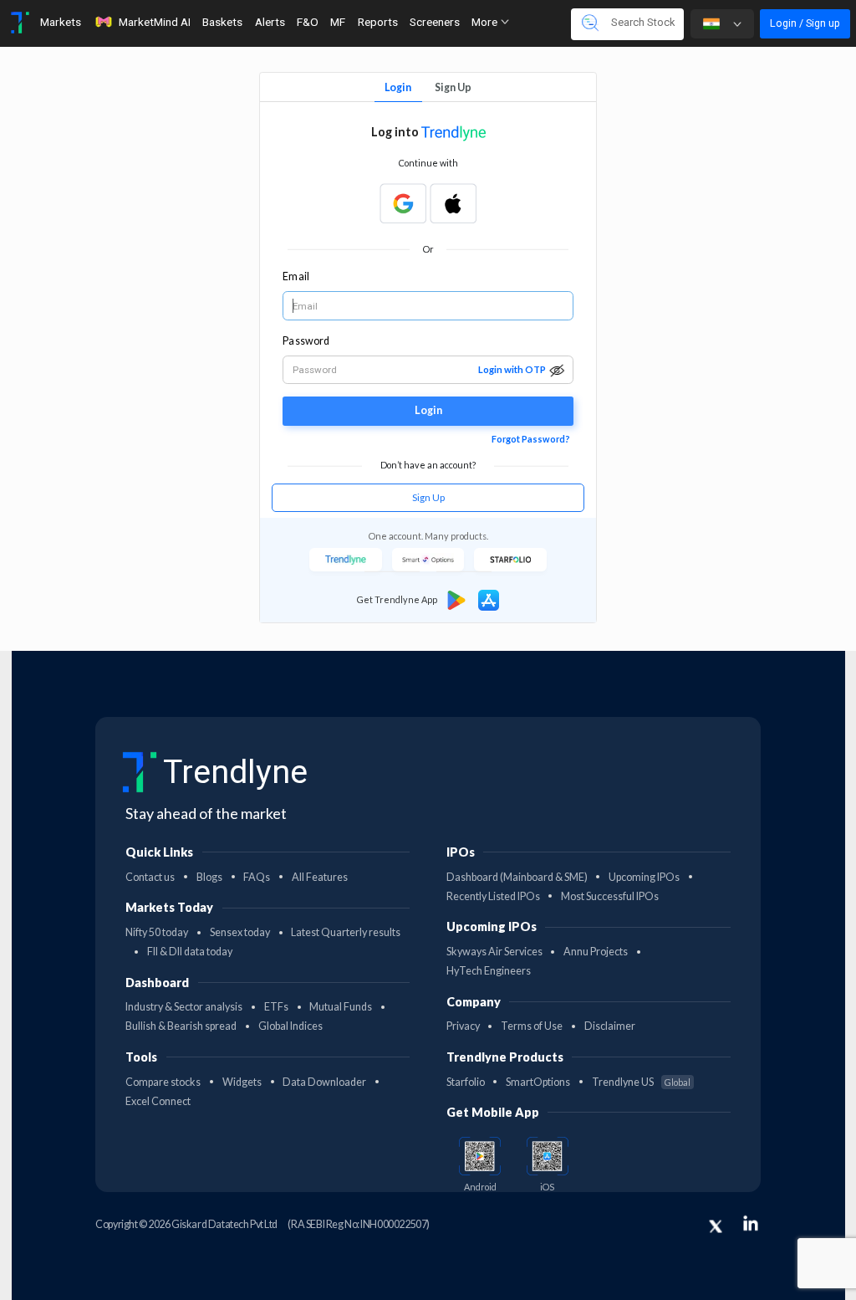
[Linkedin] (751, 1223)
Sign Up (453, 87)
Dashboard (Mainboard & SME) (517, 877)
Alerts (270, 21)
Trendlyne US (641, 1082)
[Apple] (453, 203)
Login (398, 87)
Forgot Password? (531, 438)
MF (337, 21)
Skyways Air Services (494, 951)
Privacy (463, 1026)
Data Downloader (324, 1082)
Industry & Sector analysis (183, 1007)
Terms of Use (532, 1026)
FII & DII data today (189, 951)
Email (295, 276)
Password (306, 341)
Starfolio (465, 1082)
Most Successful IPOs (610, 896)
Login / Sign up (805, 23)
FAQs (256, 877)
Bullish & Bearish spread (181, 1026)
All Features (320, 877)
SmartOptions (538, 1082)
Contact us (150, 877)
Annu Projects (595, 951)
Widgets (242, 1082)
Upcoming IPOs (644, 877)
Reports (378, 21)
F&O (307, 21)
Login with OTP (512, 369)
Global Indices (290, 1026)
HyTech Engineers (488, 971)
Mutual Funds (340, 1007)
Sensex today (240, 932)
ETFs (276, 1007)
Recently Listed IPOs (493, 896)
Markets (60, 21)
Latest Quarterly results (345, 932)
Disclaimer (609, 1026)
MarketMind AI (155, 21)
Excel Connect (158, 1101)
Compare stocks (163, 1082)
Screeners (435, 21)
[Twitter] (715, 1226)
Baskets (222, 21)
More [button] (485, 21)
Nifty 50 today (156, 932)
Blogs (209, 877)
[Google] (403, 203)
